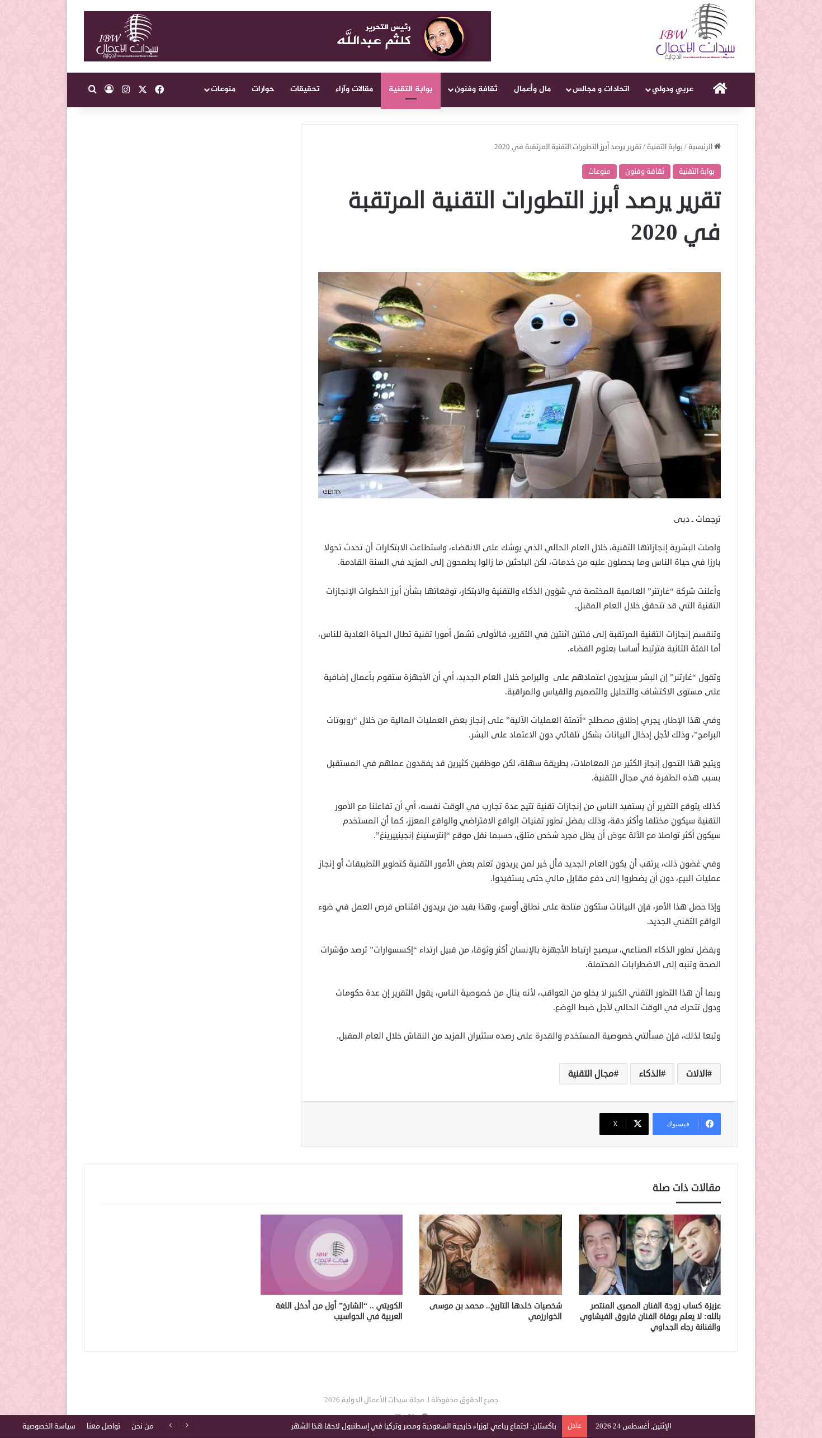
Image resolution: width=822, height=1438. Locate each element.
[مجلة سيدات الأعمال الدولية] (696, 32)
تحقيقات (305, 89)
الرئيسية (701, 147)
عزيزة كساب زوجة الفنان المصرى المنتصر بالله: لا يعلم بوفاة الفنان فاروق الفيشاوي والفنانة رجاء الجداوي (650, 1316)
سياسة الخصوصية (48, 1426)
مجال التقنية (591, 1074)
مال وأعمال (532, 89)
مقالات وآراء (354, 89)
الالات (696, 1074)
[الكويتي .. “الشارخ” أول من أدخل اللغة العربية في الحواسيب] (332, 1255)
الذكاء (650, 1074)
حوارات (263, 89)
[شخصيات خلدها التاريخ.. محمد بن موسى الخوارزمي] (490, 1255)
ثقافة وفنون (476, 89)
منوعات (223, 89)
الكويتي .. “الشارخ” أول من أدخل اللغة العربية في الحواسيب (339, 1311)
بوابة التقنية (411, 89)
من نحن (142, 1426)
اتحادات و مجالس (601, 89)
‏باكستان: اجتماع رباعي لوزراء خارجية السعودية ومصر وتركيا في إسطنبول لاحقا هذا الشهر (423, 1426)
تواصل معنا (103, 1426)
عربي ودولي (672, 89)
